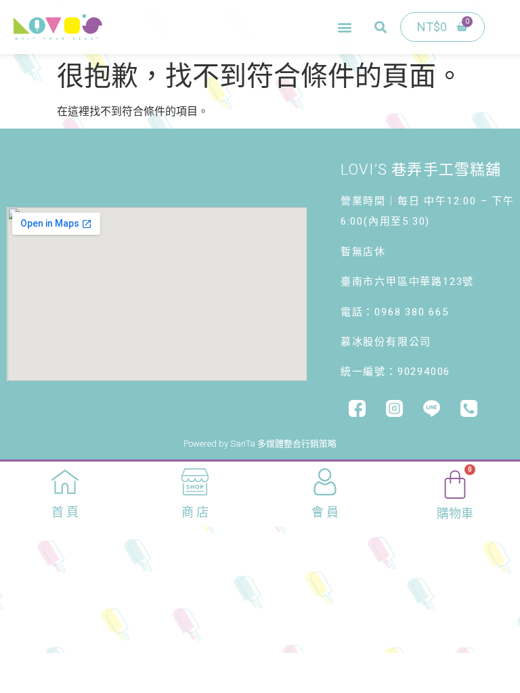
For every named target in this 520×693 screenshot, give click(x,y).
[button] (344, 27)
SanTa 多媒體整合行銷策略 (283, 444)
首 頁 (65, 512)
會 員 (325, 512)
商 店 (195, 512)
